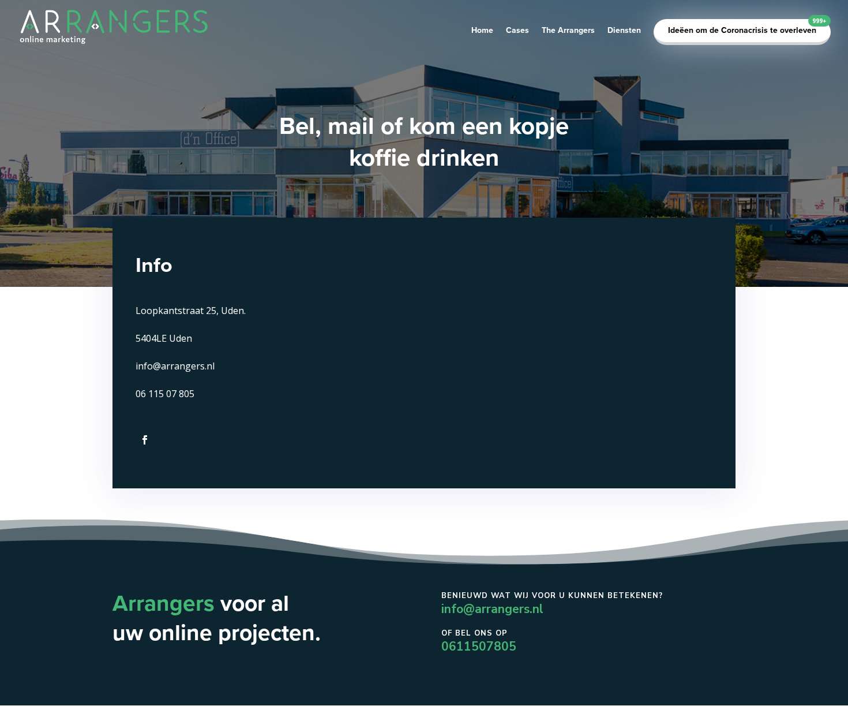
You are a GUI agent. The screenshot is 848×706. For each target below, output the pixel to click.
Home (482, 31)
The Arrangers (568, 31)
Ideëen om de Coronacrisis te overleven (742, 30)
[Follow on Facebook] (145, 440)
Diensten (624, 31)
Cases (517, 31)
